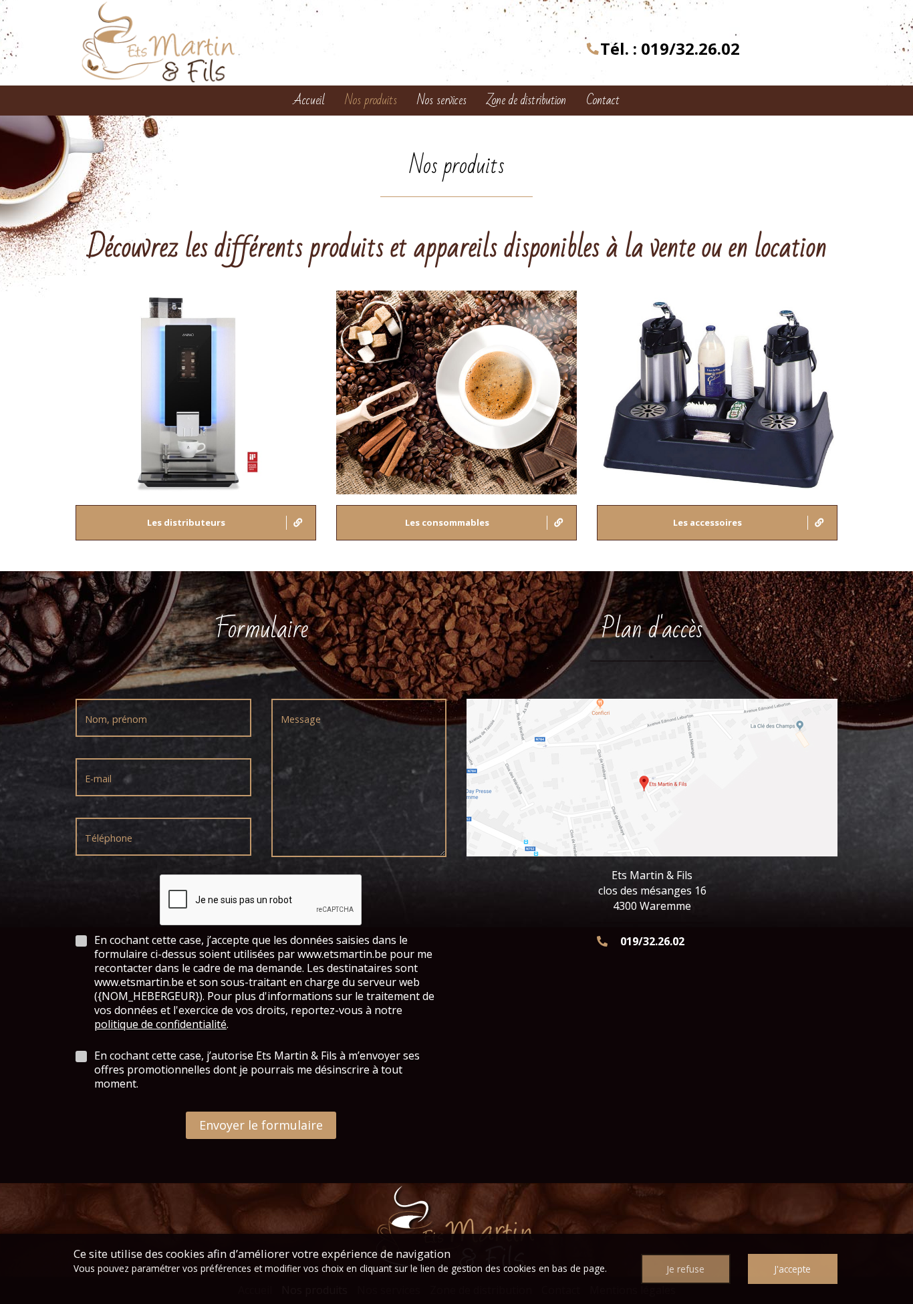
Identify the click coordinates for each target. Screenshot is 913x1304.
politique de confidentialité (160, 1024)
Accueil (309, 100)
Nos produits (371, 100)
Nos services (442, 100)
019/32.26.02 (690, 48)
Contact (603, 100)
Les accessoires (707, 522)
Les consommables (447, 522)
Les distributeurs (186, 522)
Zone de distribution (526, 100)
